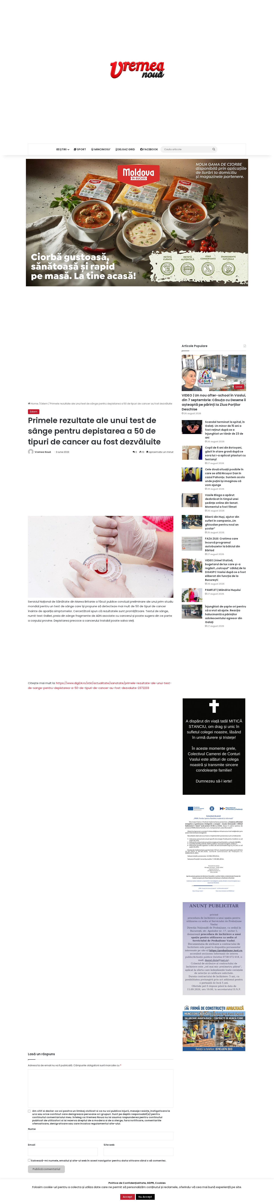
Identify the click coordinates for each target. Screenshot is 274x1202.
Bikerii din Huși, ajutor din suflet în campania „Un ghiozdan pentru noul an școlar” (222, 522)
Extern (44, 403)
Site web (109, 1145)
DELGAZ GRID (126, 149)
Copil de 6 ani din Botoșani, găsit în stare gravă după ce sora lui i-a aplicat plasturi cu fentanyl (225, 453)
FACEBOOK (150, 149)
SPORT (81, 149)
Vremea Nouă (43, 452)
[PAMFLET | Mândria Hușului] (192, 595)
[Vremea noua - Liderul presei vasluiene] (137, 70)
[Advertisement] (137, 26)
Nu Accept (145, 1197)
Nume (32, 1129)
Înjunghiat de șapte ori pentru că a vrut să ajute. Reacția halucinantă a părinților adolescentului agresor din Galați (225, 614)
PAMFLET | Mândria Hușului (223, 590)
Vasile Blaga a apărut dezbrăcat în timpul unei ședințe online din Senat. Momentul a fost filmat (221, 501)
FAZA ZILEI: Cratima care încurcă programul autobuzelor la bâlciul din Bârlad (222, 544)
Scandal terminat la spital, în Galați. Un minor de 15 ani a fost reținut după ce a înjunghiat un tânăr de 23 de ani (225, 429)
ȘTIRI (63, 149)
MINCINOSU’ (102, 149)
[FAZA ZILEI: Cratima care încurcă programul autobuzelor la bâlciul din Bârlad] (192, 544)
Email (31, 1145)
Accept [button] (127, 1197)
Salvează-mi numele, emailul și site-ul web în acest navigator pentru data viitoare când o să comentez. (98, 1160)
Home (34, 403)
